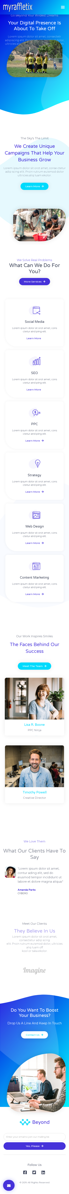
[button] (63, 7)
